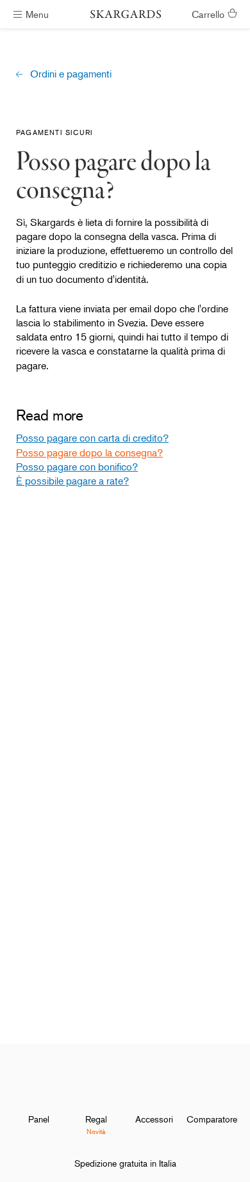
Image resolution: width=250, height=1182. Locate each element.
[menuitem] (38, 1099)
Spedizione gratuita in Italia (125, 1163)
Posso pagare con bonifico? (77, 466)
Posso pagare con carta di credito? (92, 437)
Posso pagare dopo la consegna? (89, 452)
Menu (37, 14)
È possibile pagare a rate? (72, 480)
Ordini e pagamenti (71, 73)
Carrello (208, 14)
